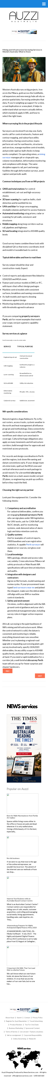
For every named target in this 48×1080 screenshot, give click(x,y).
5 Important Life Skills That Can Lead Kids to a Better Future (21, 969)
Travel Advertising (36, 1021)
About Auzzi (10, 1018)
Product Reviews (16, 1025)
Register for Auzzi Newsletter (16, 1021)
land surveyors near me (24, 587)
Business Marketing (16, 1028)
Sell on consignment (14, 1035)
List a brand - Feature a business (31, 1032)
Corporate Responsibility (33, 1035)
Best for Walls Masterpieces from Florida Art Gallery (22, 817)
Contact (27, 1018)
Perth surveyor (33, 544)
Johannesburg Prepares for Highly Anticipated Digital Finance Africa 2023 (22, 926)
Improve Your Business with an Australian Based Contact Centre (19, 900)
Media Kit (32, 1039)
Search (19, 1018)
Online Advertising (19, 1039)
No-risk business (13, 858)
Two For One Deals (32, 1025)
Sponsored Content (32, 1028)
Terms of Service (11, 1032)
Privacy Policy (38, 1018)
